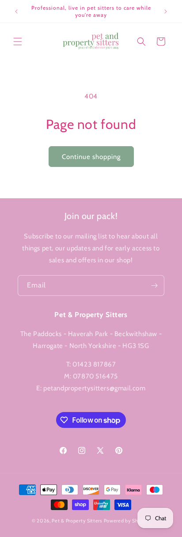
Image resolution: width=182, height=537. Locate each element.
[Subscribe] (154, 285)
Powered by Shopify (127, 521)
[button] (17, 41)
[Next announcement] (165, 11)
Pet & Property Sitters (77, 521)
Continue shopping (91, 157)
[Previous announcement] (16, 11)
